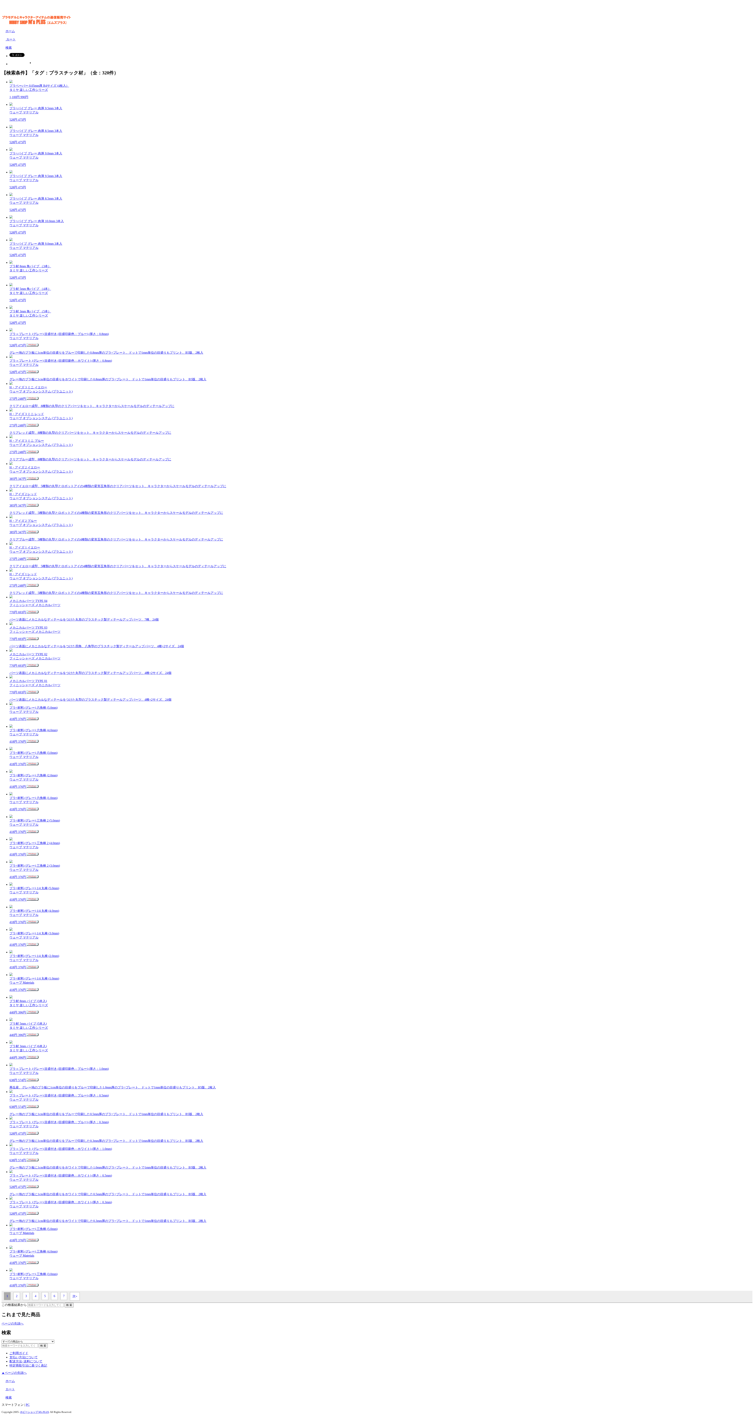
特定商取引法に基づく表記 (28, 1365)
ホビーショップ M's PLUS (34, 1412)
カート (10, 39)
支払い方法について (23, 1357)
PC (28, 1404)
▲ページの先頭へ (14, 1372)
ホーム (10, 31)
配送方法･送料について (25, 1361)
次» (74, 1296)
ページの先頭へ (13, 1323)
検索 (8, 47)
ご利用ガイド (18, 1353)
